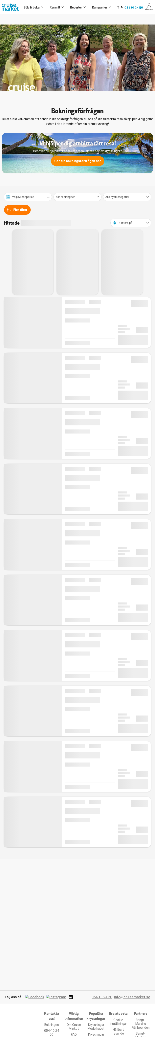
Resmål (55, 7)
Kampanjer (99, 7)
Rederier (76, 7)
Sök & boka (32, 7)
